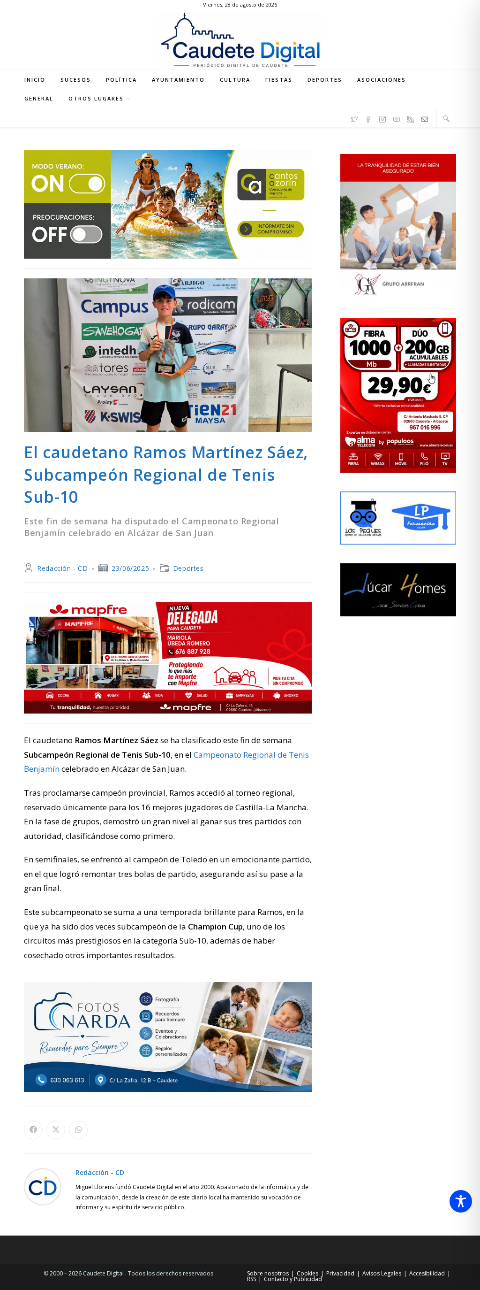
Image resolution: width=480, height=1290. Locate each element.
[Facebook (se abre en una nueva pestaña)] (368, 118)
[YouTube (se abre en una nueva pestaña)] (397, 118)
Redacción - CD (62, 568)
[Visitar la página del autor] (42, 1186)
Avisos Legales (381, 1273)
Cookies (307, 1273)
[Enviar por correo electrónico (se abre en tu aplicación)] (425, 118)
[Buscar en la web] (446, 118)
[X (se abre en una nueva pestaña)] (354, 118)
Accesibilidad (427, 1273)
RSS (251, 1279)
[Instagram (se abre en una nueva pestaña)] (382, 118)
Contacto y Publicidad (293, 1279)
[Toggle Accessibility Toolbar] (461, 1201)
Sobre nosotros (268, 1273)
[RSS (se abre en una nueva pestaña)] (411, 118)
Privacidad (340, 1273)
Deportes (188, 568)
